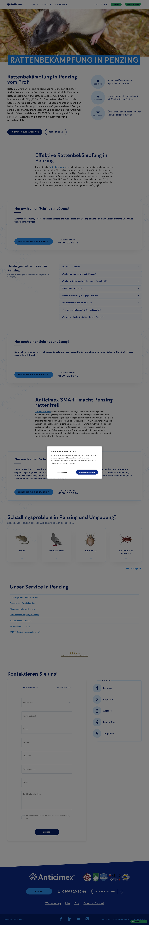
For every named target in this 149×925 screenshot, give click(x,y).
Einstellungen (62, 472)
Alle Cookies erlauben (87, 472)
